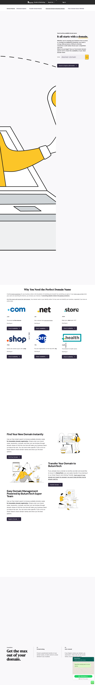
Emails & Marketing (39, 2)
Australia (42, 5)
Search (87, 57)
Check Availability (13, 328)
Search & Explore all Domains (67, 65)
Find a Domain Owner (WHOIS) (76, 8)
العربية (48, 5)
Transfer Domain (54, 484)
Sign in (64, 2)
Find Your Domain (13, 457)
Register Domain (12, 519)
